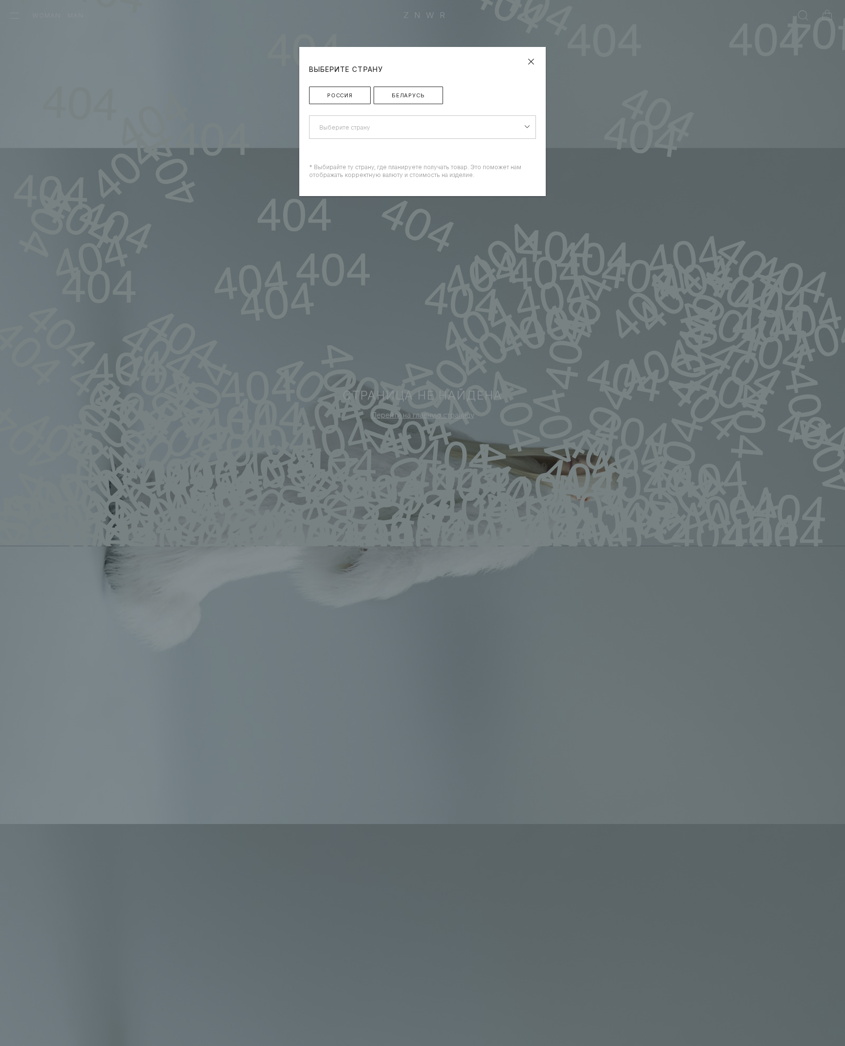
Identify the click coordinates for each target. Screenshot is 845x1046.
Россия (340, 95)
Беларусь (408, 95)
